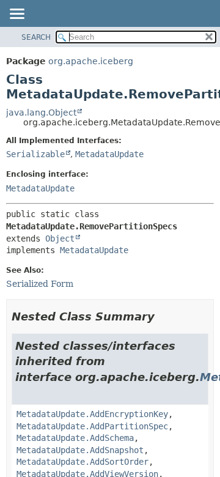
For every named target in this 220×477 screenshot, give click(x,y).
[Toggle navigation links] (16, 14)
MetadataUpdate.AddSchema (75, 438)
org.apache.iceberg (90, 61)
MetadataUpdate (109, 154)
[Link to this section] (163, 316)
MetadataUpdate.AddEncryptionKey (92, 414)
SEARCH (36, 37)
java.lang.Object (41, 112)
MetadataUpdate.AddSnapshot (80, 450)
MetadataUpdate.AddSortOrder (82, 462)
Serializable (35, 154)
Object (60, 238)
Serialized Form (39, 284)
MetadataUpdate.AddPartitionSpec (92, 426)
